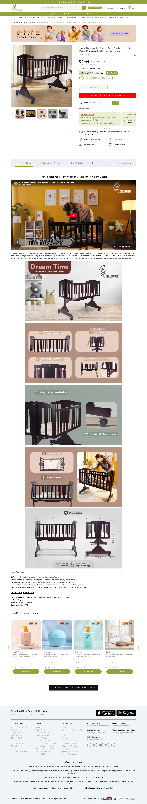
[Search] (84, 8)
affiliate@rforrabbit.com (96, 733)
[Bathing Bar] (119, 635)
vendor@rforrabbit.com (120, 726)
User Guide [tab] (76, 163)
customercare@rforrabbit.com (98, 726)
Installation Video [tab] (50, 163)
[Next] (138, 647)
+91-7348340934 (76, 788)
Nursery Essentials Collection (25, 22)
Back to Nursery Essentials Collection (75, 688)
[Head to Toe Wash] (26, 635)
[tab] (104, 128)
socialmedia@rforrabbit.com (122, 733)
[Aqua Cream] (57, 635)
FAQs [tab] (95, 163)
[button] (81, 55)
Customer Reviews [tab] (119, 163)
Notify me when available (107, 95)
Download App (94, 8)
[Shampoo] (88, 635)
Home (13, 22)
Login (81, 68)
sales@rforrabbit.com (95, 739)
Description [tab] (23, 163)
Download (111, 73)
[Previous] (8, 647)
